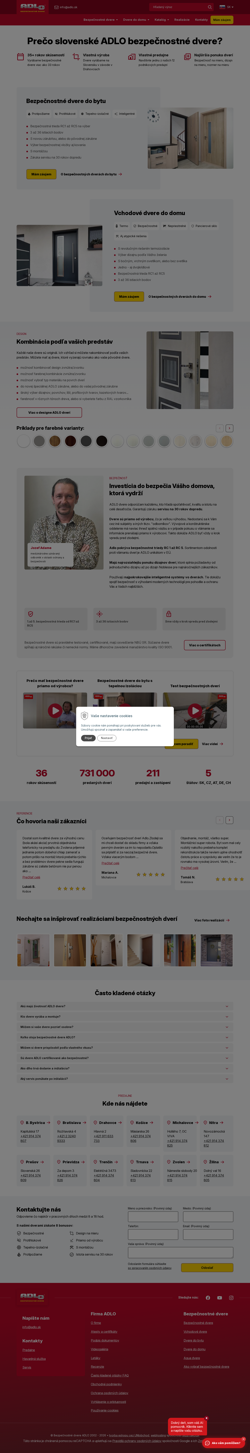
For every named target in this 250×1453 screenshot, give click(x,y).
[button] (243, 1439)
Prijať (88, 738)
